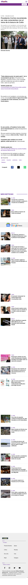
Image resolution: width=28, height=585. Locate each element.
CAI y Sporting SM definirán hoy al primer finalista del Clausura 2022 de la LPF (13, 149)
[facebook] (4, 568)
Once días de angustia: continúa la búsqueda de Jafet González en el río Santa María (19, 419)
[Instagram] (9, 568)
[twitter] (14, 568)
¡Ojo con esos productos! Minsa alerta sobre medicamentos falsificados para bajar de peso (18, 383)
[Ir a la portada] (4, 2)
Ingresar (24, 4)
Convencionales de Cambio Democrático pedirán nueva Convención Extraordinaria (13, 88)
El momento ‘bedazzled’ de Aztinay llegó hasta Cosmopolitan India (18, 298)
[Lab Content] (14, 539)
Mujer (5, 557)
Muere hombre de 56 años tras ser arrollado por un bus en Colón (19, 431)
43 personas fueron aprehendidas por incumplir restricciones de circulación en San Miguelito (19, 470)
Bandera (3, 162)
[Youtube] (19, 568)
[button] (12, 167)
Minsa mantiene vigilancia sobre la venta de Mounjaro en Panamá (19, 261)
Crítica (5, 549)
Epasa (15, 545)
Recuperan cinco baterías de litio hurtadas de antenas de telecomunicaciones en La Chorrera (18, 371)
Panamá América (8, 545)
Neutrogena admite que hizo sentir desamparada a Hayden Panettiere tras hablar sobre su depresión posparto (19, 359)
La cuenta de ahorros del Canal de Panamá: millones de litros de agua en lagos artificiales (19, 443)
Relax (13, 233)
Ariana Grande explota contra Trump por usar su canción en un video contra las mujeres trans (19, 310)
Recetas (16, 549)
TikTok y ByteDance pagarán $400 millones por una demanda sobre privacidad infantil (18, 322)
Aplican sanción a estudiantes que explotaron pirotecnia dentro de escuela (19, 457)
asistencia (15, 160)
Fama (12, 210)
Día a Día (6, 553)
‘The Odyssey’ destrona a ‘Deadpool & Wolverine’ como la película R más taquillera (19, 236)
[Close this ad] (27, 577)
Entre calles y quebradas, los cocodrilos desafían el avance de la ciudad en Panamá (19, 494)
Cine (15, 553)
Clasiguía (16, 557)
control (3, 160)
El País (13, 198)
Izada (20, 160)
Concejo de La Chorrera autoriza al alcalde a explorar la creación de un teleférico (19, 201)
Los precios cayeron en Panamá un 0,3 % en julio (17, 481)
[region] (14, 11)
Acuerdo (9, 160)
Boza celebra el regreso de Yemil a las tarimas (18, 212)
